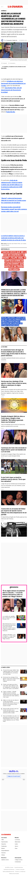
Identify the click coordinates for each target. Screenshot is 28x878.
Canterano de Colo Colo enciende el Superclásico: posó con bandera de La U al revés (13, 450)
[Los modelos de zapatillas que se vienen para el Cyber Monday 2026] (21, 618)
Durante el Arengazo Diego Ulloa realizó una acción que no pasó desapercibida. (13, 455)
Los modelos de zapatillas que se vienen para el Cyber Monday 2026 (8, 618)
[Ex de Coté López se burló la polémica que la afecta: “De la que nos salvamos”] (14, 498)
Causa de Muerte (5, 245)
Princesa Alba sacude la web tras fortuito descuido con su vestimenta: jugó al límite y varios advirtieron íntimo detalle (14, 293)
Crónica (3, 11)
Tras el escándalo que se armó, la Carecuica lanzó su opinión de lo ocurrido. (13, 425)
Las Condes (23, 243)
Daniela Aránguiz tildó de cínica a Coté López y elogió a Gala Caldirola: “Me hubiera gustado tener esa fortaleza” (13, 419)
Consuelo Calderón (11, 40)
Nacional (9, 243)
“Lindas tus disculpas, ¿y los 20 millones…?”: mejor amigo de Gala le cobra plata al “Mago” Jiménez (9, 636)
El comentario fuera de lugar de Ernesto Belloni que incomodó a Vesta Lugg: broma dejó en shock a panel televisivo (13, 353)
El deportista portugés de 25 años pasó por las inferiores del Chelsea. (14, 518)
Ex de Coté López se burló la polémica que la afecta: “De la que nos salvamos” (13, 479)
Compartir (4, 63)
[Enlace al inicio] (14, 587)
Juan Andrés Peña (16, 243)
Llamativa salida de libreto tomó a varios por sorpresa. (13, 359)
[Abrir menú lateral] (2, 7)
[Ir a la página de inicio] (15, 7)
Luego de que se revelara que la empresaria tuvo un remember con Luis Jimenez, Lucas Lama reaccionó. (13, 485)
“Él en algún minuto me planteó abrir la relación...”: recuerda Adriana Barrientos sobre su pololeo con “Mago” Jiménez (13, 593)
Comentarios (12, 63)
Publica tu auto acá (14, 776)
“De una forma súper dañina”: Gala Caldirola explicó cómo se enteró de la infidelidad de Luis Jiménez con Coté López (11, 672)
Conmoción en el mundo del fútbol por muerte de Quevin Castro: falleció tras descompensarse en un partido (14, 512)
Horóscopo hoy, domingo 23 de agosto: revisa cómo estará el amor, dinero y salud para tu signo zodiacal (14, 384)
